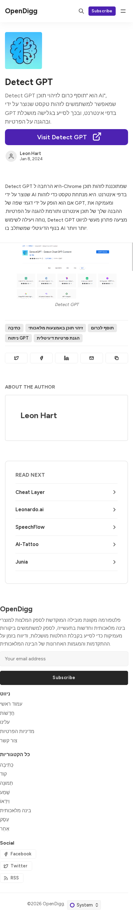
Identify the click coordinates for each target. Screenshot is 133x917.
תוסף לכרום (102, 328)
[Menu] (123, 11)
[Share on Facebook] (41, 358)
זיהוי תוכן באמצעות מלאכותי (55, 328)
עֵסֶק (4, 819)
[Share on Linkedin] (66, 358)
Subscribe (102, 10)
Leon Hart (30, 153)
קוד (3, 774)
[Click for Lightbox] (66, 270)
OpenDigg (53, 904)
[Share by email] (91, 358)
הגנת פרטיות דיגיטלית (58, 338)
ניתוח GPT (18, 338)
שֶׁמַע (5, 792)
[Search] (81, 11)
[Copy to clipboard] (116, 358)
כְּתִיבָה (14, 328)
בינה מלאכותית (15, 810)
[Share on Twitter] (16, 358)
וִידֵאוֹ (5, 801)
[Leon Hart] (11, 156)
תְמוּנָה (6, 783)
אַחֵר (4, 829)
